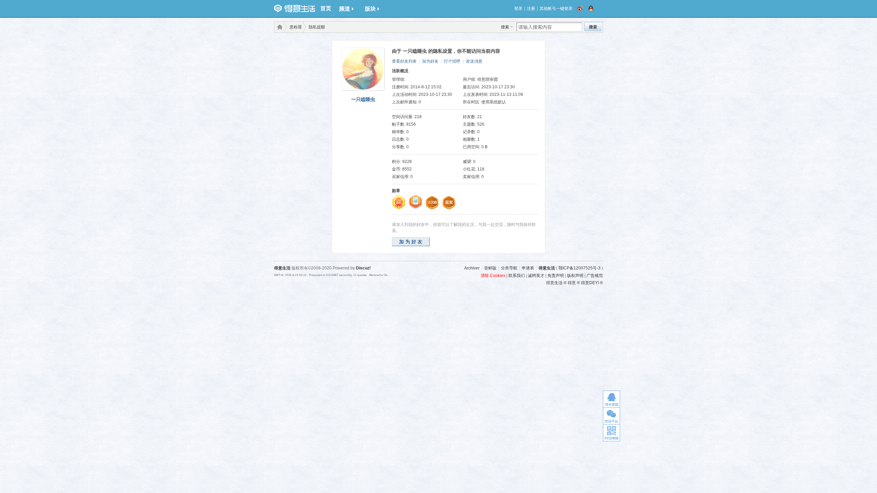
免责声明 (555, 275)
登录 (518, 8)
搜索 (505, 27)
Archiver (472, 268)
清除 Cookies (493, 275)
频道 (344, 9)
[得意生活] (294, 8)
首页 (325, 8)
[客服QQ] (611, 399)
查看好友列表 (404, 61)
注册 (531, 8)
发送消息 (474, 61)
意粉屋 (295, 27)
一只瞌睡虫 (363, 99)
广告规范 (594, 275)
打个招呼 (452, 61)
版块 (370, 9)
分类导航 (509, 268)
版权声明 (575, 275)
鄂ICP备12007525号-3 (579, 268)
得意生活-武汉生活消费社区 (278, 27)
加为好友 (430, 61)
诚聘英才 (536, 275)
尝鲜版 (490, 268)
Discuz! (363, 268)
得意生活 (547, 268)
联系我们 (516, 275)
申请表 (528, 268)
